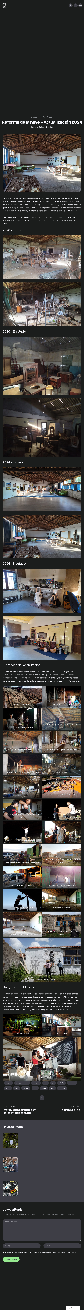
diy (53, 1083)
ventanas (62, 1088)
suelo (35, 1088)
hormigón (72, 1083)
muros (8, 1088)
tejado (44, 1088)
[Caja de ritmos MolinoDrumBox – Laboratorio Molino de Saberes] (12, 1164)
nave (16, 1088)
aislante (8, 1083)
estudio (61, 1083)
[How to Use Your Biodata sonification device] (12, 1140)
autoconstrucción (22, 1083)
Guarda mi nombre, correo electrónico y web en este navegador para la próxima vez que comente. (40, 1252)
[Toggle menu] (80, 5)
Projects (34, 127)
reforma (26, 1088)
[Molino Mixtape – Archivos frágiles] (12, 1188)
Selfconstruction (46, 127)
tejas (52, 1088)
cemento (36, 1083)
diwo (45, 1083)
